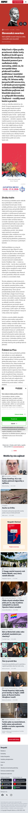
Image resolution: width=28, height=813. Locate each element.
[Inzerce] (14, 189)
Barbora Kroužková (6, 700)
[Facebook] (2, 796)
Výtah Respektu (12, 598)
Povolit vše (14, 419)
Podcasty (6, 598)
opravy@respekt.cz (18, 447)
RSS (2, 765)
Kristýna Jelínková (6, 731)
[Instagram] (11, 796)
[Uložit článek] (21, 24)
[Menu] (26, 2)
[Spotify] (19, 787)
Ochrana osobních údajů (7, 771)
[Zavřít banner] (25, 388)
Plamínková (12, 719)
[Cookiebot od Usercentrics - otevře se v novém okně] (16, 388)
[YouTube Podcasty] (19, 783)
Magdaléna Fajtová (6, 578)
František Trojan (6, 639)
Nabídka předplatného (7, 759)
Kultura (4, 658)
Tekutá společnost (13, 688)
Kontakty (3, 753)
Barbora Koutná (6, 668)
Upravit (13, 423)
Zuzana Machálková (7, 610)
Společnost (4, 629)
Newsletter (6, 719)
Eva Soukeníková (15, 731)
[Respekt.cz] (4, 2)
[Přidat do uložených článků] (24, 471)
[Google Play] (6, 783)
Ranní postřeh (7, 476)
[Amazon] (6, 787)
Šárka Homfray (5, 486)
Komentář (6, 29)
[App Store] (6, 780)
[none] (25, 24)
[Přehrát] (20, 471)
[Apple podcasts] (19, 780)
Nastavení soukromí (6, 773)
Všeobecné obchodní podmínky (9, 768)
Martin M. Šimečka (6, 41)
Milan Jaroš (4, 515)
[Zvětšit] (14, 16)
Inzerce (3, 762)
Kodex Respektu (5, 756)
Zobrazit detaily (19, 414)
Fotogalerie (4, 505)
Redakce (3, 751)
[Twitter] (7, 796)
